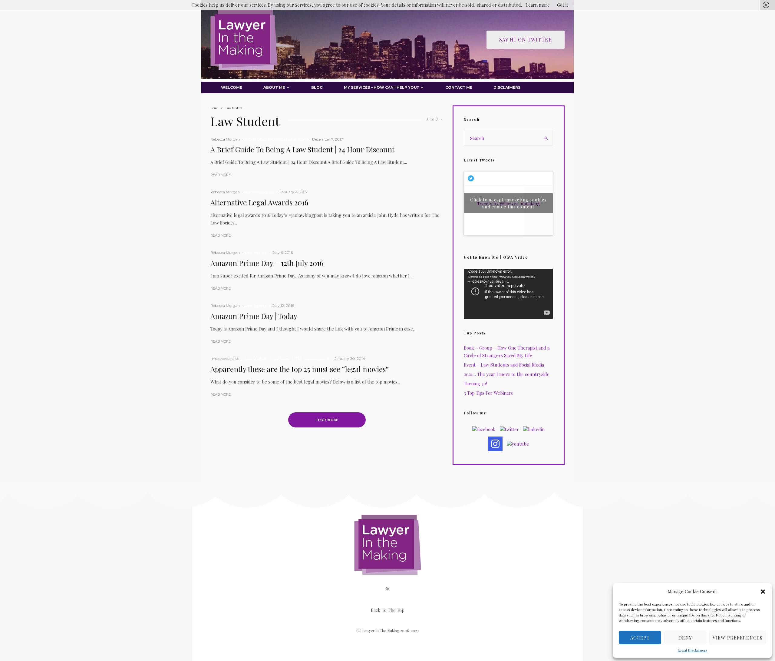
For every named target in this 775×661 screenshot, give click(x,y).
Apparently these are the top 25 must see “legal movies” (299, 369)
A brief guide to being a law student (276, 139)
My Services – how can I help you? (381, 87)
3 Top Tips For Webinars (488, 393)
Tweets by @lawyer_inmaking (508, 203)
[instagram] (495, 444)
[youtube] (518, 444)
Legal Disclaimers (692, 650)
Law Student (256, 252)
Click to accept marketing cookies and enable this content (508, 203)
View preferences (738, 638)
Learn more (538, 5)
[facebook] (484, 429)
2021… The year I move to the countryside (506, 374)
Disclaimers (506, 87)
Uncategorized (316, 358)
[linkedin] (534, 429)
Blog (317, 87)
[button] (763, 592)
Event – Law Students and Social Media (504, 365)
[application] (508, 294)
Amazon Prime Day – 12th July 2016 (266, 263)
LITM (296, 358)
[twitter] (509, 429)
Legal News (279, 358)
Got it (562, 5)
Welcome (231, 87)
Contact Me (458, 87)
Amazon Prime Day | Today (253, 316)
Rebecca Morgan (225, 139)
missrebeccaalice (224, 358)
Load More (326, 419)
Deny (685, 638)
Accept (640, 638)
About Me (274, 87)
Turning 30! (475, 383)
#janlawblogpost (260, 192)
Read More (220, 175)
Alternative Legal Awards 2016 (259, 202)
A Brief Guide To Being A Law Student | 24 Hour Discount (302, 149)
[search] (546, 138)
